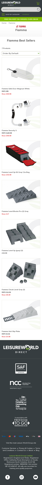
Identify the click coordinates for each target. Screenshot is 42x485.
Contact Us (21, 450)
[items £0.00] (38, 3)
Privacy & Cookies (26, 448)
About (30, 450)
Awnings (25, 14)
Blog (37, 450)
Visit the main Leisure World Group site (21, 443)
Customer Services (9, 448)
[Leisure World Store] (14, 3)
